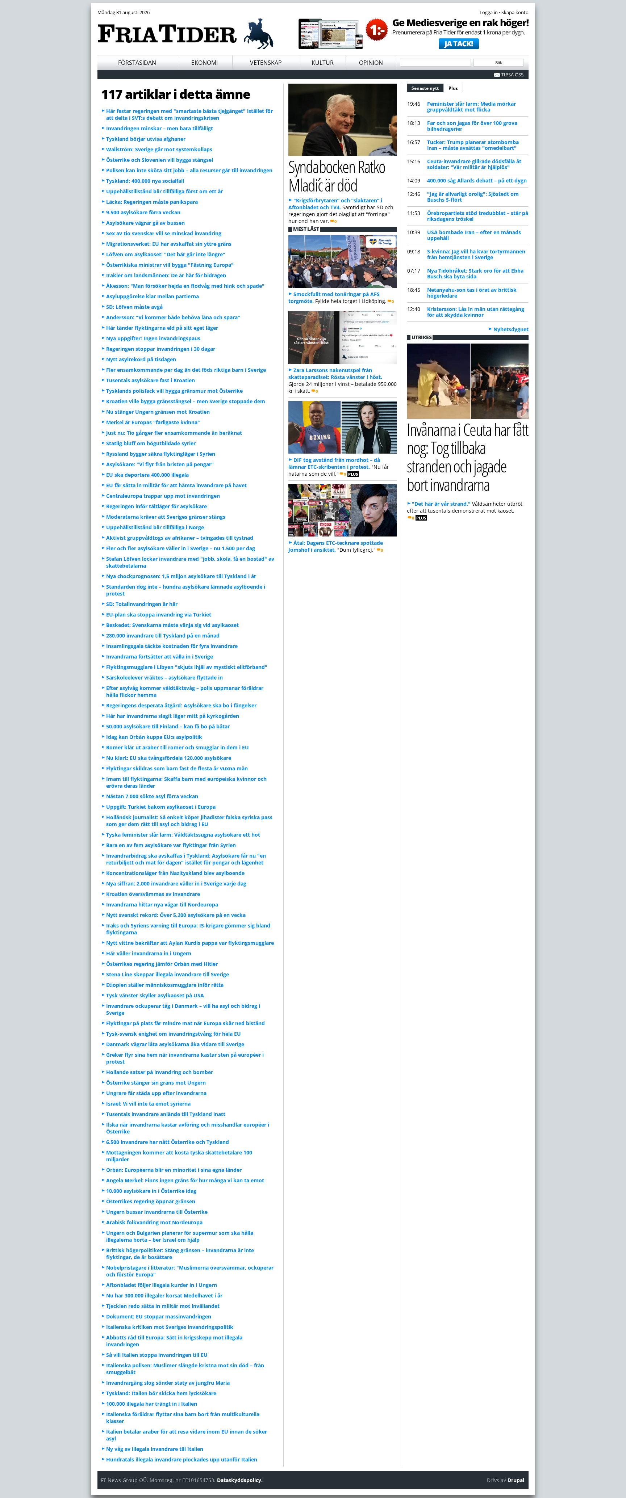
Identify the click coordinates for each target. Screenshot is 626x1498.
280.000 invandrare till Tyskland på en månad (163, 635)
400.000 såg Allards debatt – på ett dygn (477, 180)
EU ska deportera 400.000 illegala (147, 474)
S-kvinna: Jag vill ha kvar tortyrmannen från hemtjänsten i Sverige (476, 254)
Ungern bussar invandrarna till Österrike (157, 1211)
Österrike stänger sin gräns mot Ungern (156, 1082)
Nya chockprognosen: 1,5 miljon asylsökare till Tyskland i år (181, 576)
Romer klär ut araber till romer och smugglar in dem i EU (177, 747)
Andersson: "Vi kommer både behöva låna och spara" (173, 317)
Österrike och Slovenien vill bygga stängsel (159, 159)
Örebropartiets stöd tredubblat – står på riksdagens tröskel (477, 216)
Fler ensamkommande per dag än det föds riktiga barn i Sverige (186, 369)
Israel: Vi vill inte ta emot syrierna (148, 1103)
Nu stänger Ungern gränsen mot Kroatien (158, 411)
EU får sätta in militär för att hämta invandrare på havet (176, 485)
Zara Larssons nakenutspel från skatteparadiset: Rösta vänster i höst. (335, 373)
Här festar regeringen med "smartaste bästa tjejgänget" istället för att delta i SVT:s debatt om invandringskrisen (189, 114)
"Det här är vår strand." (441, 503)
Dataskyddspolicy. (240, 1480)
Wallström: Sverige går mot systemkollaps (159, 149)
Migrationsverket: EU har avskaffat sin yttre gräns (168, 243)
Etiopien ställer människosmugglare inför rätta (165, 984)
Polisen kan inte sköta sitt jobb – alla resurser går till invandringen (189, 170)
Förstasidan (137, 63)
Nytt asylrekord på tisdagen (141, 359)
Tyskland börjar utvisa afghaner (145, 138)
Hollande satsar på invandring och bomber (159, 1072)
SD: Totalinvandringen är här (142, 604)
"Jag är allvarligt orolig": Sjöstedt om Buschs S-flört (473, 196)
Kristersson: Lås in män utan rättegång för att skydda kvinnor (475, 312)
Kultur (323, 63)
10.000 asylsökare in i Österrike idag (151, 1190)
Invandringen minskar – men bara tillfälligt (159, 128)
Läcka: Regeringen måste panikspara (152, 201)
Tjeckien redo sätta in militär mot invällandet (163, 1306)
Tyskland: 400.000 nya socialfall (145, 180)
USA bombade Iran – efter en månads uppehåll (474, 235)
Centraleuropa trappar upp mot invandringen (163, 495)
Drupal (516, 1480)
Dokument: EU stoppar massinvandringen (158, 1316)
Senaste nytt (428, 88)
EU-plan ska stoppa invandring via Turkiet (158, 614)
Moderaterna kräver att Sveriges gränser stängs (165, 516)
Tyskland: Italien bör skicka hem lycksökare (161, 1393)
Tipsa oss (512, 74)
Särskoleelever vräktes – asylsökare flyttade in (164, 677)
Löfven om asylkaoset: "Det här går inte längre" (165, 254)
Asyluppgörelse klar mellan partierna (152, 296)
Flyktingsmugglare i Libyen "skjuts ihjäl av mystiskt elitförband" (186, 667)
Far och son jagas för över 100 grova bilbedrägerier (472, 125)
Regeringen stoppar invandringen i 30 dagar (160, 348)
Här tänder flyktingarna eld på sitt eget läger (162, 327)
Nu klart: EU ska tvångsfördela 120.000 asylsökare (168, 757)
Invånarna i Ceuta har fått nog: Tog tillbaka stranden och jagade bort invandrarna (467, 456)
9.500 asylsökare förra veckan (143, 212)
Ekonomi (204, 63)
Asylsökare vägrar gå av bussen (145, 222)
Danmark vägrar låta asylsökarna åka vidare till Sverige (175, 1044)
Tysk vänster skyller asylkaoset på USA (155, 995)
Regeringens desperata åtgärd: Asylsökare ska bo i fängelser (181, 705)
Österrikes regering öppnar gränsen (150, 1201)
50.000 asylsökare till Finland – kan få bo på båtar (168, 726)
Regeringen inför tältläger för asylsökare (156, 506)
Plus (453, 88)
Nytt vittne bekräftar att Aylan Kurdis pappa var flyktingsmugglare (190, 942)
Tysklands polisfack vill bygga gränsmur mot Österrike (174, 390)
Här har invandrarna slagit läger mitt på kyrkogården (172, 715)
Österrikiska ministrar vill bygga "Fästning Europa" (170, 264)
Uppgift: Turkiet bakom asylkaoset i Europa (161, 806)
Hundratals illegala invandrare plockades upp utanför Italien (181, 1459)
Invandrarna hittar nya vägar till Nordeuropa (162, 904)
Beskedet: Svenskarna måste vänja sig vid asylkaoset (172, 625)
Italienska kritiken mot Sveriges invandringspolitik (169, 1327)
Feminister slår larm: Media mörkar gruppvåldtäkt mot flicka (471, 106)
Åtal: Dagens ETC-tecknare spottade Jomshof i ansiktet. (335, 546)
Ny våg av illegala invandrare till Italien (154, 1449)
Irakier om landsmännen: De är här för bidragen (166, 275)
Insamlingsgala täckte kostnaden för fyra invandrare (172, 646)
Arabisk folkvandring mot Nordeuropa (154, 1222)
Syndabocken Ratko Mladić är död (336, 176)
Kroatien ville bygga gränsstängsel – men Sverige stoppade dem (185, 401)
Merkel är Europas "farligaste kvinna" (153, 422)
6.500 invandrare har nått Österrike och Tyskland (167, 1142)
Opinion (371, 63)
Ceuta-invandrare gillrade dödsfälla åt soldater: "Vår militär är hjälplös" (474, 164)
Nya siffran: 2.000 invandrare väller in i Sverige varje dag (176, 883)
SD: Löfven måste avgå (134, 306)
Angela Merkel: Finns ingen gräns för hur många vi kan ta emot (185, 1180)
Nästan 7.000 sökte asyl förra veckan (152, 796)
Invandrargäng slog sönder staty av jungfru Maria (168, 1382)
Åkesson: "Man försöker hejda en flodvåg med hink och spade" (185, 285)
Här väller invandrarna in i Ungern (148, 953)
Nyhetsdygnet (511, 329)
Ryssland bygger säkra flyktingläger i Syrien (160, 453)
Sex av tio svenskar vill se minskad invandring (163, 233)
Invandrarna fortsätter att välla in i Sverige (159, 656)
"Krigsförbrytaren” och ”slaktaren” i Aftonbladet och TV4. (335, 204)
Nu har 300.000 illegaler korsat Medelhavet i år (164, 1295)
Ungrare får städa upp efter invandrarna (156, 1093)
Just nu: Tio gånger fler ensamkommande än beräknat (174, 432)
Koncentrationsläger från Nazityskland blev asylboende (175, 873)
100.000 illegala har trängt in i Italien (151, 1403)
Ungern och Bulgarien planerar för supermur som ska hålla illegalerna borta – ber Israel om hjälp (179, 1236)
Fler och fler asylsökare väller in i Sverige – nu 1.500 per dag (180, 548)
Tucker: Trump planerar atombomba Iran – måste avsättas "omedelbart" (473, 145)
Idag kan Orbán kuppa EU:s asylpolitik (154, 736)
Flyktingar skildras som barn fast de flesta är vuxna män (177, 768)
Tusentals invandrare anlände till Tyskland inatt (165, 1114)
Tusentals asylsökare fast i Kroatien (150, 380)
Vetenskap (266, 63)
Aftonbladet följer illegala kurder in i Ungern (161, 1285)
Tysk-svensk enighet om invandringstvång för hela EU (173, 1033)
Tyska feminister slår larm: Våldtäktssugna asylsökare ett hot (183, 834)
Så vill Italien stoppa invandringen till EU (157, 1354)
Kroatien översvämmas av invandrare (153, 894)
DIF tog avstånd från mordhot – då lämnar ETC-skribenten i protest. (334, 463)
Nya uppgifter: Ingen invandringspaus (153, 338)
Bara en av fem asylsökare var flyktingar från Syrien (171, 845)
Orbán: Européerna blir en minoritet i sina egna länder (174, 1169)
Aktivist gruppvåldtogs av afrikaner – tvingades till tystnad (179, 537)
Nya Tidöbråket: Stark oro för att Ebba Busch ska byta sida (475, 273)
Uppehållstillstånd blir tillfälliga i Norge (155, 527)
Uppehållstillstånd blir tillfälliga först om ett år (164, 191)
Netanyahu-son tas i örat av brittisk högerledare (472, 292)
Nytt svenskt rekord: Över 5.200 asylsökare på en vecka (176, 915)
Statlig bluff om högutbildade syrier (151, 443)
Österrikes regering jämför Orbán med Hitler (162, 963)
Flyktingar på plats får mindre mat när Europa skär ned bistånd (185, 1023)
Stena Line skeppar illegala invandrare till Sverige (167, 974)
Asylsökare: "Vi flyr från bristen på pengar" (160, 464)
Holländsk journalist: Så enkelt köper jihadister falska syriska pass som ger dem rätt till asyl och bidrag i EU (189, 821)
